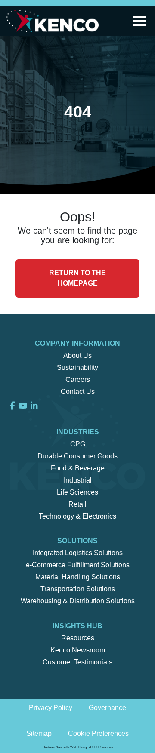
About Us (77, 355)
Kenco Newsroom (77, 650)
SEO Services (102, 747)
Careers (77, 379)
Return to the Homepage (77, 278)
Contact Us (78, 391)
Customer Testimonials (77, 662)
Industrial (78, 480)
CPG (77, 444)
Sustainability (77, 367)
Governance (107, 707)
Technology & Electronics (77, 516)
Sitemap (39, 733)
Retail (77, 504)
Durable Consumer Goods (77, 456)
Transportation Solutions (77, 589)
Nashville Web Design (72, 747)
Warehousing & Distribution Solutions (78, 601)
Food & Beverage (78, 468)
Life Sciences (77, 492)
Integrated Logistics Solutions (78, 552)
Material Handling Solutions (77, 577)
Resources (77, 638)
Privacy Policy (50, 707)
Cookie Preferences (98, 733)
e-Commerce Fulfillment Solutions (78, 565)
